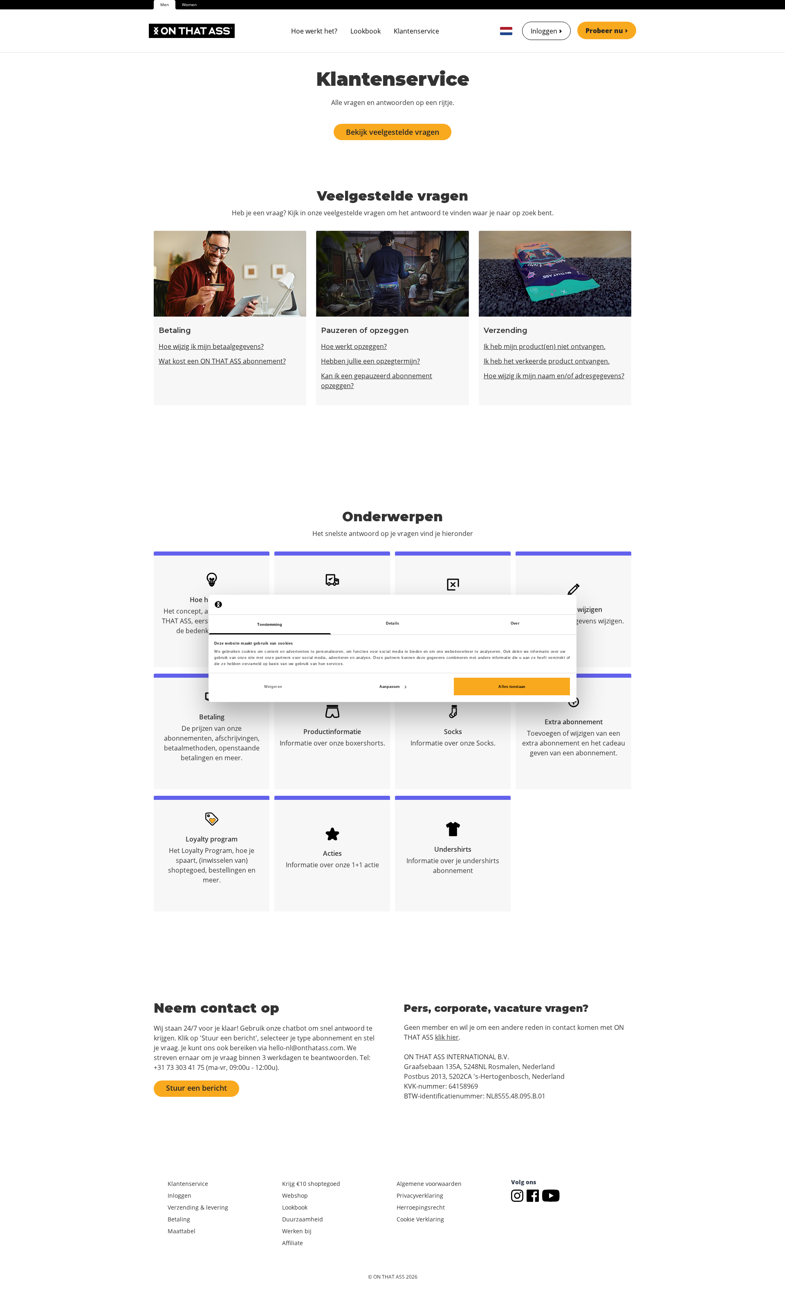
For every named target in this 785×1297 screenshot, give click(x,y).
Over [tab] (515, 623)
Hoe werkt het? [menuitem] (314, 31)
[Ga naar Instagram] (519, 1195)
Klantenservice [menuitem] (416, 31)
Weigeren (273, 687)
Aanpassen (389, 687)
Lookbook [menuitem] (365, 31)
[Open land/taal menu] (506, 31)
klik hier (447, 1037)
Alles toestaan (511, 687)
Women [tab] (189, 4)
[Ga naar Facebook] (534, 1195)
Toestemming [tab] (269, 625)
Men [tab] (164, 4)
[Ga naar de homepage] (192, 31)
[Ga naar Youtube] (551, 1195)
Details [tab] (392, 623)
